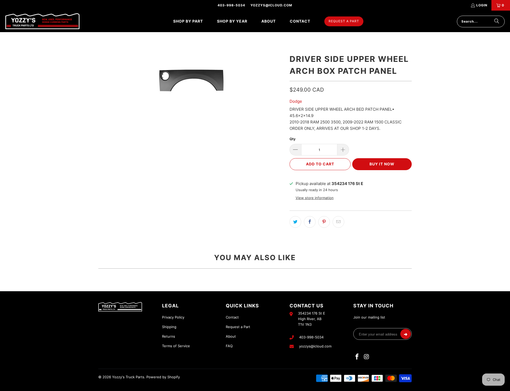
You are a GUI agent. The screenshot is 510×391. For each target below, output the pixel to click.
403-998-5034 (231, 5)
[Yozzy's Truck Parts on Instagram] (367, 357)
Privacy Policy (173, 317)
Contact (232, 317)
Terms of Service (176, 346)
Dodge (296, 101)
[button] (188, 21)
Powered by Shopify (163, 377)
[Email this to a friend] (338, 222)
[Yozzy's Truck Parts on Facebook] (357, 357)
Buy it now (381, 164)
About (231, 336)
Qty (293, 139)
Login (481, 5)
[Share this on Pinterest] (324, 222)
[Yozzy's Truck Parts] (42, 21)
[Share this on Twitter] (295, 222)
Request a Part (238, 327)
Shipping (169, 327)
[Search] (497, 21)
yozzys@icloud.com (271, 5)
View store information (315, 198)
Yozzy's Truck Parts (128, 377)
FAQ (229, 346)
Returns (168, 336)
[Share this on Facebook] (310, 222)
